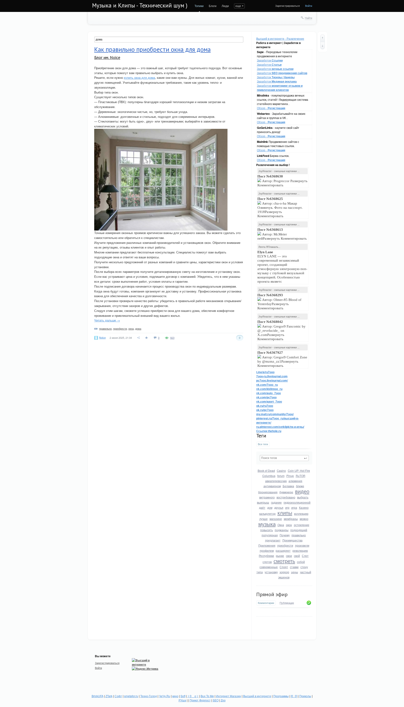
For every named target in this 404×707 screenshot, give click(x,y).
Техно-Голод (148, 696)
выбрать (302, 497)
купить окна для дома (139, 77)
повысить (266, 530)
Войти (308, 5)
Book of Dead (266, 471)
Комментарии (266, 602)
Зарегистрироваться (287, 5)
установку (271, 572)
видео (302, 491)
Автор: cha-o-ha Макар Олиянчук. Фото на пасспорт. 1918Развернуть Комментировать (280, 207)
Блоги (212, 6)
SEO (216, 700)
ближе (300, 486)
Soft (182, 696)
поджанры (282, 530)
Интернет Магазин (228, 696)
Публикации (287, 603)
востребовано (286, 497)
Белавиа (288, 486)
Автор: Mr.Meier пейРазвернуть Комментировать (282, 234)
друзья (278, 507)
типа (259, 572)
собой (301, 562)
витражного (267, 497)
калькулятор (267, 514)
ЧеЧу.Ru (164, 696)
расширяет (283, 550)
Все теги (263, 444)
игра (294, 507)
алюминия (295, 481)
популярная (270, 535)
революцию (300, 550)
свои (289, 556)
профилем (267, 550)
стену (304, 567)
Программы (281, 696)
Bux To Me (207, 696)
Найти (308, 18)
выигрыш (263, 502)
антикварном (272, 486)
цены (294, 572)
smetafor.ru (131, 696)
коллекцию (301, 514)
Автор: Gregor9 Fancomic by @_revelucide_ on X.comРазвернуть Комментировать (281, 330)
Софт (118, 696)
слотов (267, 562)
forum (281, 476)
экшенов (283, 577)
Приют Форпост (200, 700)
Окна (281, 525)
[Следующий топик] (322, 45)
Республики (266, 556)
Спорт (284, 567)
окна (131, 328)
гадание (276, 502)
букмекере (286, 492)
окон (289, 525)
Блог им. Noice (107, 57)
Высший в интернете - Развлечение (280, 38)
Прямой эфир (272, 594)
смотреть (284, 560)
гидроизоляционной (297, 502)
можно (304, 519)
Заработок (270, 60)
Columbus (268, 476)
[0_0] (294, 696)
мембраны (291, 519)
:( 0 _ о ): (193, 696)
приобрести (285, 545)
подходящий (298, 530)
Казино (304, 507)
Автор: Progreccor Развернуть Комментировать (282, 180)
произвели (302, 545)
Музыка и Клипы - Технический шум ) (140, 5)
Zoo (223, 700)
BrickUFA (97, 696)
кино (175, 696)
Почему (285, 535)
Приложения (266, 545)
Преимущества (292, 540)
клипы (285, 512)
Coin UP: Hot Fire (299, 471)
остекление (301, 525)
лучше (263, 519)
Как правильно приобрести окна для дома (152, 49)
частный (305, 572)
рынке (280, 556)
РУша (182, 700)
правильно (299, 535)
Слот (305, 556)
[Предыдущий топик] (322, 38)
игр (287, 507)
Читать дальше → (107, 320)
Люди (225, 6)
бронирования (268, 492)
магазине (276, 519)
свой (297, 556)
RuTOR (300, 476)
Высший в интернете (257, 696)
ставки (294, 567)
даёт (262, 507)
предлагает (273, 540)
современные (269, 567)
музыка (267, 523)
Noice (102, 337)
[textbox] (284, 458)
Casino (281, 471)
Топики (199, 6)
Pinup (290, 476)
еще (238, 6)
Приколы (305, 696)
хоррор (284, 572)
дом (269, 507)
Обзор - (271, 108)
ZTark (108, 696)
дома (138, 328)
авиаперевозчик (276, 481)
